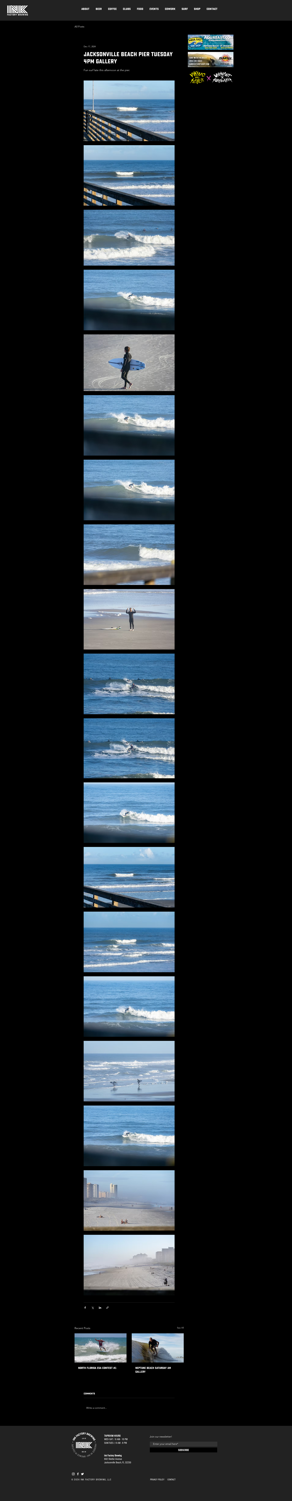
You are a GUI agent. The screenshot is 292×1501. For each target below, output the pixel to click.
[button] (127, 9)
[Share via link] (107, 1307)
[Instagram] (73, 1474)
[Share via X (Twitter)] (92, 1307)
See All (180, 1327)
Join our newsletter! (161, 1436)
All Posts (79, 26)
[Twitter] (82, 1474)
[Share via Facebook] (85, 1307)
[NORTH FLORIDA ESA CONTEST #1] (101, 1348)
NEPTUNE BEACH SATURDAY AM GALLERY (153, 1369)
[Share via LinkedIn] (100, 1307)
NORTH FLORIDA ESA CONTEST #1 (97, 1368)
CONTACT (171, 1479)
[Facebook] (78, 1474)
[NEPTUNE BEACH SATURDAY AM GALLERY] (158, 1348)
